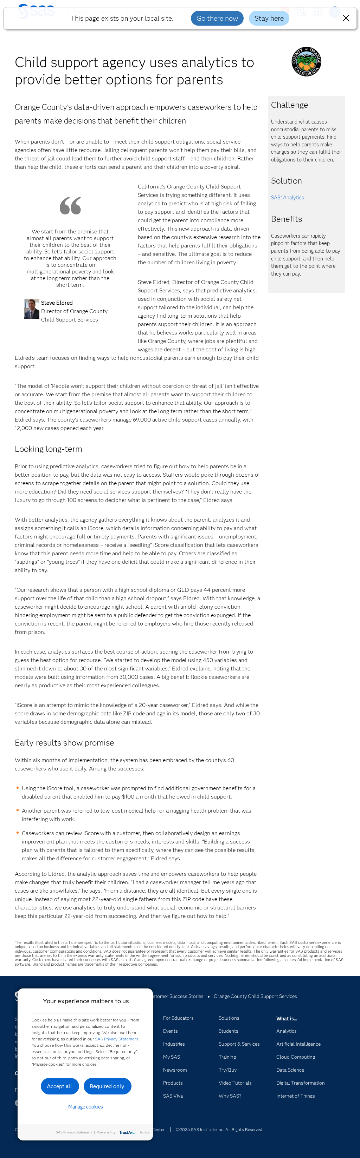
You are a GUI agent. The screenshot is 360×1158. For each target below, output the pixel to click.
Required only (107, 1086)
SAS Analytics (287, 197)
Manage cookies (85, 1107)
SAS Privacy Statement (117, 1038)
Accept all (59, 1086)
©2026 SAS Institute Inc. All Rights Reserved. (219, 1129)
